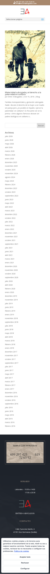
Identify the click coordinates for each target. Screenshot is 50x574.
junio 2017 (9, 370)
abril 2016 (9, 419)
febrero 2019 (10, 311)
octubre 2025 (10, 170)
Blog (38, 97)
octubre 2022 (10, 218)
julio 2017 (9, 366)
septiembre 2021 (11, 244)
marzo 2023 (9, 210)
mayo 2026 (9, 144)
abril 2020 (9, 285)
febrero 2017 (10, 385)
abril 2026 (9, 147)
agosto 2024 (10, 177)
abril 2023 (9, 207)
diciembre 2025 (11, 162)
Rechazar (25, 563)
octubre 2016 (10, 400)
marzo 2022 (9, 225)
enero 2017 (9, 389)
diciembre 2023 (11, 188)
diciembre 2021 (11, 233)
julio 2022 (9, 222)
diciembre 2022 (11, 214)
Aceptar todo (25, 557)
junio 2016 (9, 411)
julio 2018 (9, 326)
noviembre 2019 (11, 300)
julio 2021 (9, 248)
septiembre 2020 (11, 277)
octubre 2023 (10, 192)
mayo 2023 (9, 203)
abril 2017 (9, 378)
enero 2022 (9, 229)
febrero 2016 (10, 426)
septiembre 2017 (11, 363)
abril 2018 (9, 337)
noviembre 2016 (11, 396)
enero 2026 (9, 158)
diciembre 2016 (11, 392)
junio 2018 (9, 329)
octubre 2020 (10, 274)
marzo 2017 (9, 381)
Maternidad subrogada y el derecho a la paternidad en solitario (23, 93)
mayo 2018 (9, 333)
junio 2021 (9, 251)
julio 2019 (9, 303)
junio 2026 (9, 140)
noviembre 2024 (11, 173)
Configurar (25, 568)
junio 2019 (9, 307)
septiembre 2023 (11, 196)
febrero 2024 (10, 184)
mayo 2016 (9, 415)
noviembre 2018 (11, 318)
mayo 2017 (9, 374)
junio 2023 (9, 199)
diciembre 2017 (11, 352)
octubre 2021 (10, 240)
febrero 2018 (10, 344)
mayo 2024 (9, 181)
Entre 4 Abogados (15, 97)
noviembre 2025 (11, 166)
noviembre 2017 (11, 355)
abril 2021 (9, 255)
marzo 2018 (9, 340)
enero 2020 (9, 292)
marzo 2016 (9, 422)
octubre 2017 (10, 359)
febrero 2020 (10, 288)
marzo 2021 (9, 259)
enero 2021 (9, 262)
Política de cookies (21, 551)
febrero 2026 (10, 155)
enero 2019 (9, 314)
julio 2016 (9, 407)
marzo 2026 (9, 151)
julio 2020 (9, 281)
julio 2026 (9, 136)
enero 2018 (9, 348)
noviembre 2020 (11, 270)
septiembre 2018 (11, 322)
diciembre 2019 (11, 296)
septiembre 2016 (11, 404)
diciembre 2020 (11, 266)
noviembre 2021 (11, 236)
